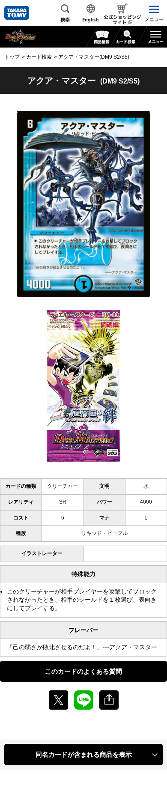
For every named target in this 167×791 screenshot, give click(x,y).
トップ (12, 57)
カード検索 (39, 57)
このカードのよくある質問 (83, 671)
